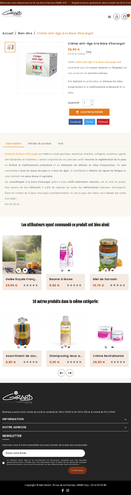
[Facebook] (63, 491)
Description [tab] (13, 143)
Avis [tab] (60, 143)
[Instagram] (67, 491)
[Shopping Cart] (124, 17)
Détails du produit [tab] (40, 143)
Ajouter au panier (89, 112)
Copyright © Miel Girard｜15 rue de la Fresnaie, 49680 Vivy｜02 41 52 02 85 (65, 485)
